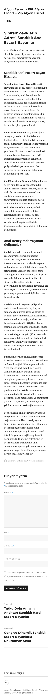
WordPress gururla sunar (22, 693)
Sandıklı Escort (37, 461)
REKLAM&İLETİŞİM (14, 673)
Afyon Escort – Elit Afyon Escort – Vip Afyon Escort (24, 11)
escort (6, 690)
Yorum (8, 492)
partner (11, 461)
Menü (8, 21)
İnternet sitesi (12, 559)
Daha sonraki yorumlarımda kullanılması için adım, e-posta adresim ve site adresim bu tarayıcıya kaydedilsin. (25, 576)
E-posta (9, 546)
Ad (6, 533)
